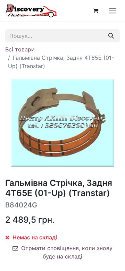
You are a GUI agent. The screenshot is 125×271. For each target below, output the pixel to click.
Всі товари (20, 49)
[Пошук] (111, 35)
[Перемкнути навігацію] (112, 10)
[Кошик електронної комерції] (95, 10)
